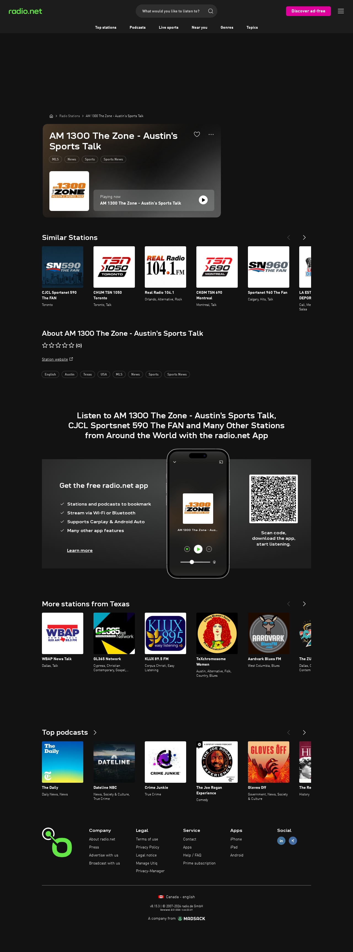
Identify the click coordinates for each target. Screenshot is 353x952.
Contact (189, 839)
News (72, 159)
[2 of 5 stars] (51, 345)
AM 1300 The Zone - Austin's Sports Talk (140, 203)
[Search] (210, 11)
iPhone (236, 839)
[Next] (304, 235)
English (50, 374)
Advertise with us (103, 855)
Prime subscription (199, 863)
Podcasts (138, 28)
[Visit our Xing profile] (293, 841)
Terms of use (147, 839)
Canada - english (180, 897)
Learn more (80, 550)
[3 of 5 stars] (58, 345)
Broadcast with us (104, 863)
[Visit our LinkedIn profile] (281, 841)
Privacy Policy (147, 847)
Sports (90, 159)
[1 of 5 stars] (45, 345)
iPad (234, 847)
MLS (55, 159)
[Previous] (288, 235)
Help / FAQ (192, 855)
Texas (87, 374)
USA (104, 374)
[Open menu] (341, 11)
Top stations (105, 28)
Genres (227, 28)
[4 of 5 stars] (64, 345)
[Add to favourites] (196, 134)
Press (94, 847)
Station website (55, 359)
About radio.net (102, 839)
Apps (187, 847)
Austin (69, 374)
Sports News (113, 159)
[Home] (51, 116)
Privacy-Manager (150, 871)
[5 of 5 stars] (71, 345)
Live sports (168, 28)
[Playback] (203, 199)
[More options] (211, 134)
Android (237, 855)
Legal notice (146, 855)
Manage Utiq (146, 863)
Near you (199, 28)
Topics (252, 28)
